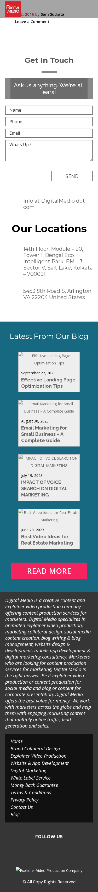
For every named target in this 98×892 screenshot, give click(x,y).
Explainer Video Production (38, 756)
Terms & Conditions (30, 792)
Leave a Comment (32, 21)
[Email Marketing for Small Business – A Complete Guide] (49, 411)
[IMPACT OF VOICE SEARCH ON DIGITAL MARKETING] (49, 465)
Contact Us (21, 807)
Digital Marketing (28, 770)
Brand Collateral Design (35, 748)
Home (16, 741)
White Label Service (30, 778)
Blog (15, 814)
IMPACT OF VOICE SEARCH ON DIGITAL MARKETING (44, 488)
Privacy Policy (24, 800)
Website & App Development (39, 763)
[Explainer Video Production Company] (13, 9)
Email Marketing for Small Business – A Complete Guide (44, 434)
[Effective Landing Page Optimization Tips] (49, 363)
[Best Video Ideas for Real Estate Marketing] (49, 519)
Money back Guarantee (34, 785)
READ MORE (49, 571)
